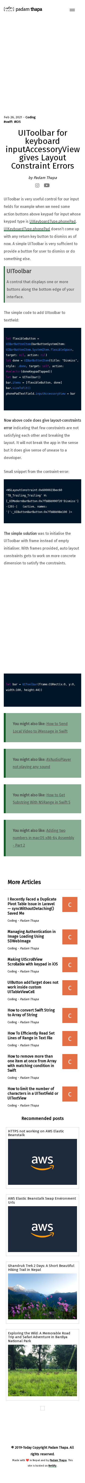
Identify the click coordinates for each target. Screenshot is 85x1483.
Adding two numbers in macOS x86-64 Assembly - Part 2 (43, 838)
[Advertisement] (42, 63)
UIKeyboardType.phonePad (53, 221)
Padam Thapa (58, 1460)
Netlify (52, 1465)
